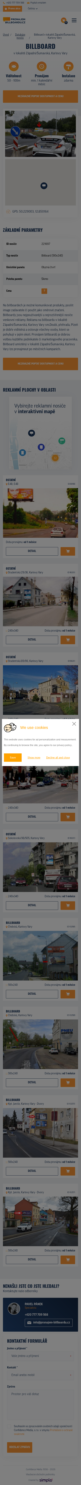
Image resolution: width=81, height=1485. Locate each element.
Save (13, 757)
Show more (34, 757)
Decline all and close (58, 757)
